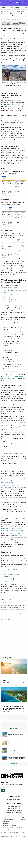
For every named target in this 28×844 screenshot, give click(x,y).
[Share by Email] (10, 599)
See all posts (14, 763)
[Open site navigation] (26, 7)
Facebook (8, 799)
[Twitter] (8, 599)
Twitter (14, 799)
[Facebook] (5, 599)
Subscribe (4, 782)
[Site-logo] (3, 7)
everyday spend (12, 524)
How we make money (16, 24)
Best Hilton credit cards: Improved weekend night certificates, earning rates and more (13, 708)
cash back (6, 456)
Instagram (20, 799)
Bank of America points (13, 104)
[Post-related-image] (14, 666)
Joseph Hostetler (15, 19)
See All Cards (14, 722)
